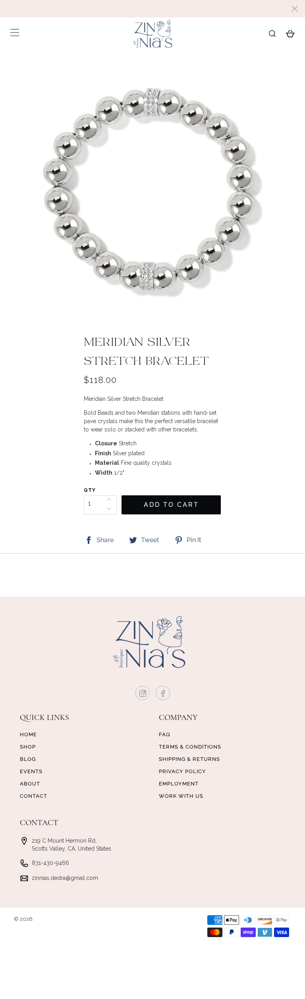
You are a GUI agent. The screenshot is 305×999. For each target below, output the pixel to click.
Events (31, 771)
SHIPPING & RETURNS (189, 759)
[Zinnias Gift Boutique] (152, 33)
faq (164, 734)
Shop (28, 747)
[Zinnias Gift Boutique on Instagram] (143, 695)
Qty (90, 490)
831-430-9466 (50, 863)
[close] (295, 9)
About (30, 784)
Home (28, 734)
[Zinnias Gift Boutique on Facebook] (163, 695)
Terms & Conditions (190, 747)
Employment (179, 784)
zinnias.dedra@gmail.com (65, 878)
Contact (33, 796)
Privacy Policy (182, 771)
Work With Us (181, 796)
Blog (28, 759)
